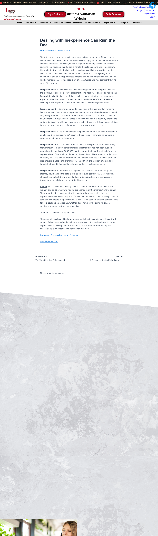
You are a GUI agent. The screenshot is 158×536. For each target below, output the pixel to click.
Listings (122, 23)
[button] (31, 22)
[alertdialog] (79, 2)
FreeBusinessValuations (144, 7)
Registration (149, 13)
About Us (29, 23)
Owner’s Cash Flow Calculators (68, 23)
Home (19, 23)
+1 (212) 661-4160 (146, 10)
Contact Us (136, 23)
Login (152, 17)
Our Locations (91, 23)
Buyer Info (108, 23)
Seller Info (44, 23)
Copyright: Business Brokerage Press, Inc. (59, 235)
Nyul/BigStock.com (49, 241)
